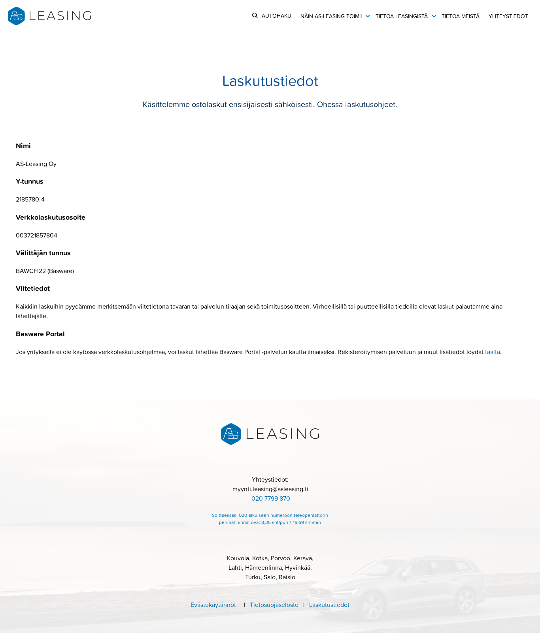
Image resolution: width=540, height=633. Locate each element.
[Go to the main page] (49, 16)
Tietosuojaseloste (276, 604)
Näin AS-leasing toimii (331, 16)
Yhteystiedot (508, 16)
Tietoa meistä (461, 16)
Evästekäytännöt (213, 604)
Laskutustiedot (326, 604)
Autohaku (276, 15)
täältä (492, 351)
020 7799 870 (270, 498)
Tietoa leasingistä (402, 16)
